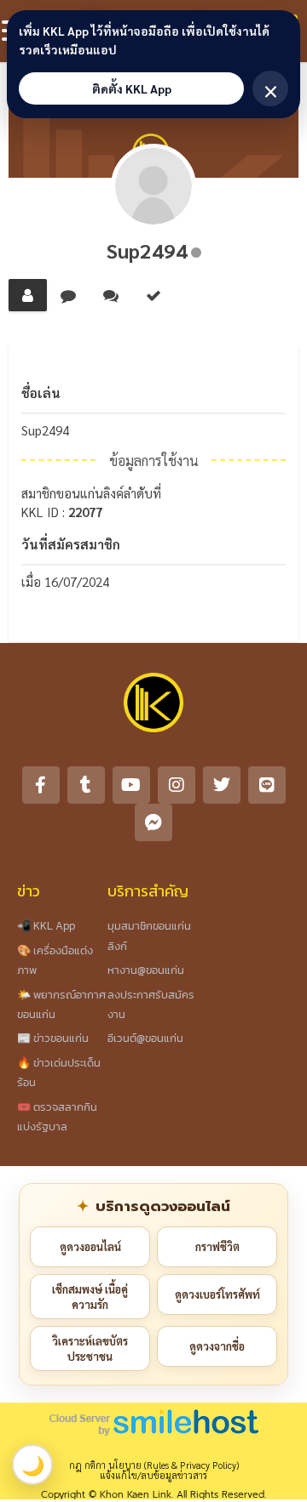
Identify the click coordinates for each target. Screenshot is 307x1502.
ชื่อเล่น (41, 392)
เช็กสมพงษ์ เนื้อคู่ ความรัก (90, 1296)
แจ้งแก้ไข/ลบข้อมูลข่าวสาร (153, 1475)
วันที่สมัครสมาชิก (70, 544)
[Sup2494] (153, 186)
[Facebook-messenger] (153, 822)
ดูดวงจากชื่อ (217, 1346)
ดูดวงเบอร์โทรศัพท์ (217, 1294)
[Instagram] (176, 785)
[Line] (267, 785)
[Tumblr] (86, 785)
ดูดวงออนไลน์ (90, 1246)
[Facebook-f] (41, 785)
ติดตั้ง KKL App (131, 88)
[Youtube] (131, 785)
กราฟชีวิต (217, 1246)
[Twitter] (221, 785)
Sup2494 (147, 250)
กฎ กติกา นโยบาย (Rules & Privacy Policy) (154, 1465)
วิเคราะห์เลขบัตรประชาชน (90, 1348)
